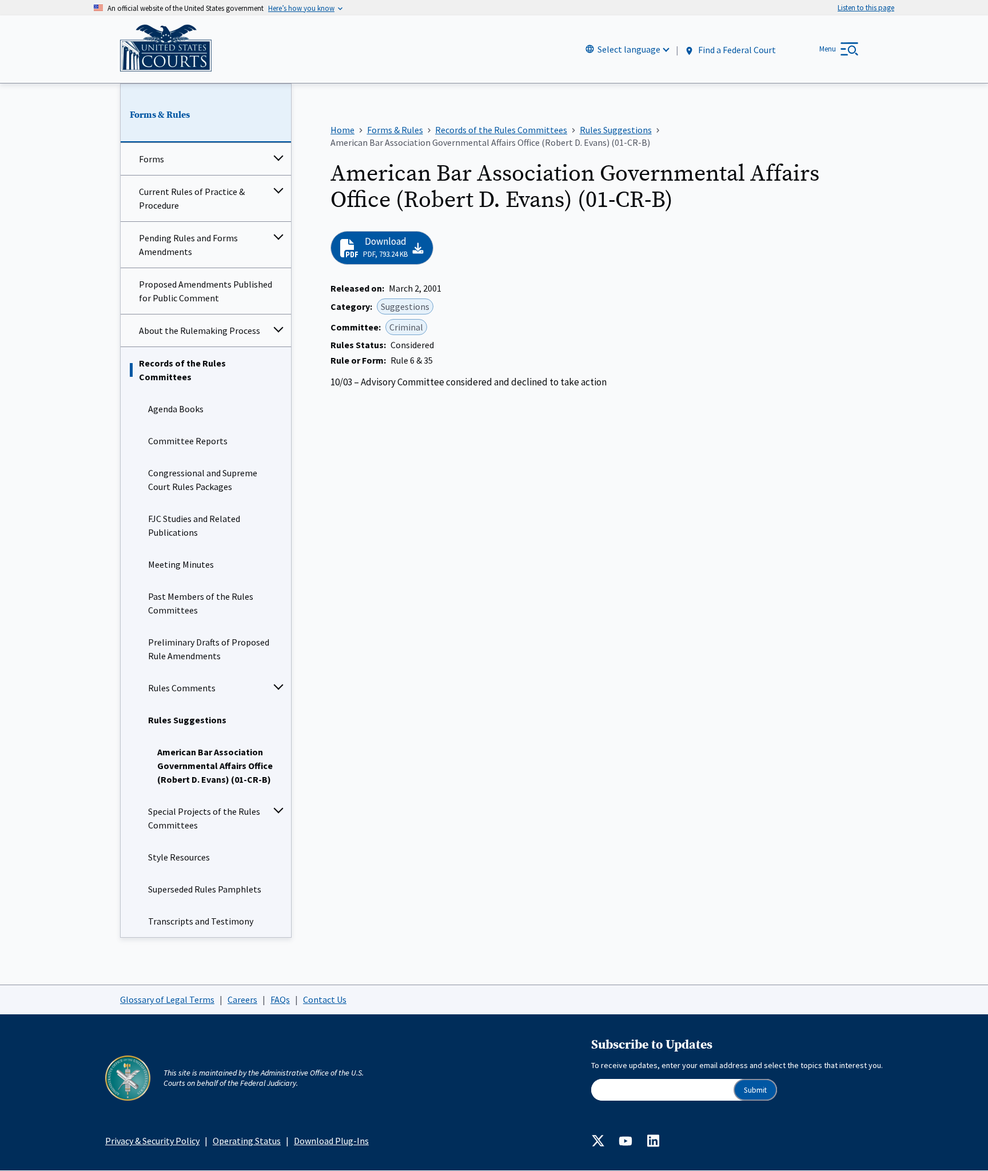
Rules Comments (182, 688)
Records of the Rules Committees (182, 370)
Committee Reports (188, 441)
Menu (827, 49)
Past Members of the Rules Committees (200, 603)
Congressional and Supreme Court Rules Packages (202, 479)
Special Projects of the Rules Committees (204, 818)
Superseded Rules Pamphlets (204, 889)
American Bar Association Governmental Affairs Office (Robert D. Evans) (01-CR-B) (215, 765)
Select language (628, 49)
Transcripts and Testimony (200, 921)
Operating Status (247, 1140)
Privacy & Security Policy (152, 1140)
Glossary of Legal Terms (167, 999)
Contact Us (324, 999)
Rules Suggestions (187, 720)
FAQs (280, 999)
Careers (242, 999)
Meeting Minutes (181, 564)
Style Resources (179, 857)
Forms (151, 159)
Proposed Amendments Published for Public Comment (205, 291)
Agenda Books (176, 409)
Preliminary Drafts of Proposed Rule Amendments (208, 649)
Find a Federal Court (736, 49)
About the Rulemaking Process (199, 330)
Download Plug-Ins (331, 1140)
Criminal (406, 327)
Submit (755, 1090)
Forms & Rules (160, 115)
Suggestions (405, 306)
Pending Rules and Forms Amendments (188, 244)
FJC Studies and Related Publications (194, 525)
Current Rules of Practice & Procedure (192, 198)
